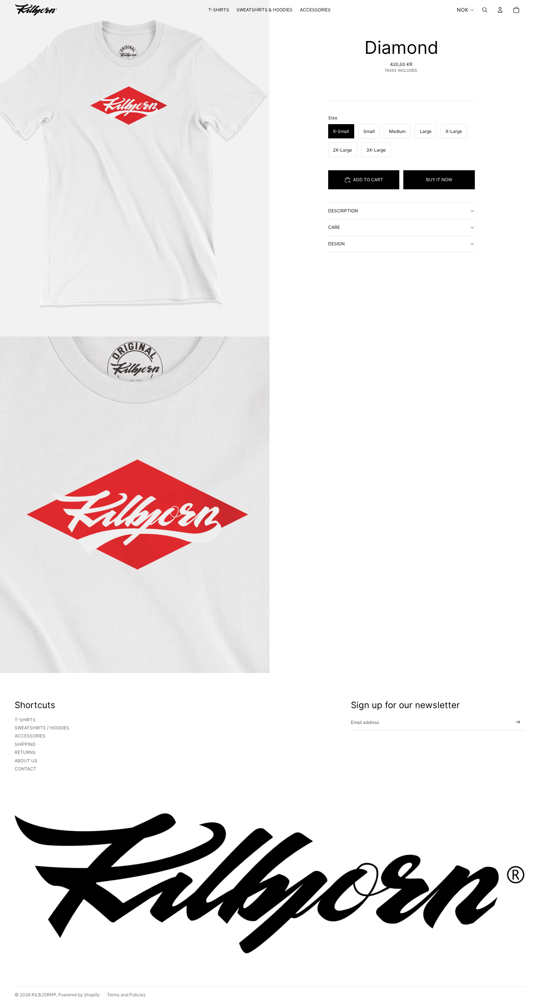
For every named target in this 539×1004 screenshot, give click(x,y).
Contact (25, 768)
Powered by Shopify (79, 994)
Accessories (30, 736)
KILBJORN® (44, 994)
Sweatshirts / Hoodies (42, 727)
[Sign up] (517, 722)
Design (336, 243)
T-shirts (25, 719)
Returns (25, 752)
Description (343, 210)
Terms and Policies (126, 994)
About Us (26, 760)
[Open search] (485, 10)
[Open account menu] (500, 10)
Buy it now (439, 179)
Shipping (25, 744)
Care (334, 227)
